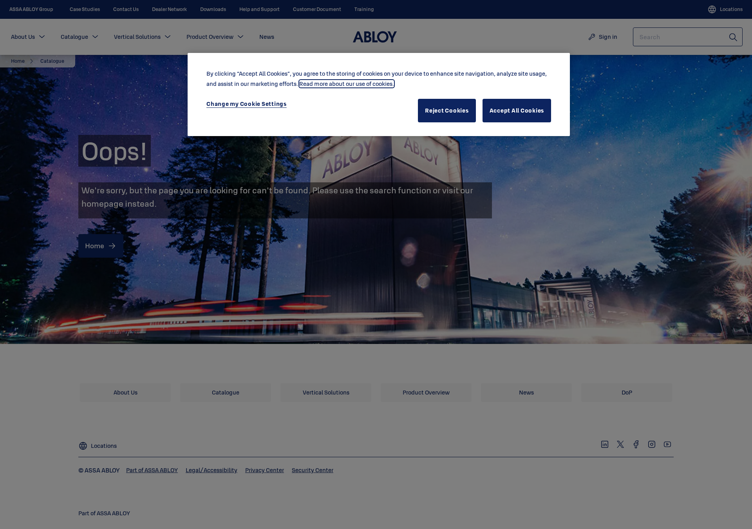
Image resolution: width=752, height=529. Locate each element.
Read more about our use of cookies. (346, 83)
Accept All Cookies (517, 110)
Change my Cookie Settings (246, 103)
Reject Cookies (447, 110)
